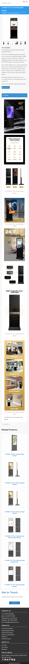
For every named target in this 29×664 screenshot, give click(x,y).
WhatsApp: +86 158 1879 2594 (9, 620)
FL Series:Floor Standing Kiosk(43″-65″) (18, 12)
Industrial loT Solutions (7, 632)
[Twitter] (5, 659)
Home (8, 12)
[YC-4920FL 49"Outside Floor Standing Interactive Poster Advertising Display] (8, 43)
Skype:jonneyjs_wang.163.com (9, 618)
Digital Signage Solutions (8, 630)
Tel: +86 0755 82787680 (8, 614)
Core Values (5, 647)
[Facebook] (3, 659)
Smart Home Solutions (7, 628)
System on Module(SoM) (8, 634)
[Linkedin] (7, 659)
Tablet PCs (4, 636)
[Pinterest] (10, 659)
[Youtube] (14, 659)
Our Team (4, 645)
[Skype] (12, 659)
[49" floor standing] (14, 28)
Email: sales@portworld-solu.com (10, 622)
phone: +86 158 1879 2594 (8, 616)
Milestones (4, 649)
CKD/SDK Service (6, 639)
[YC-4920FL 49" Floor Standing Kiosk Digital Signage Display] (16, 43)
